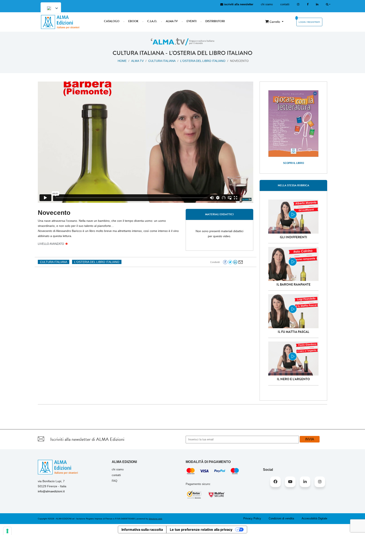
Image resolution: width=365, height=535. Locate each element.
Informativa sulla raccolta (142, 529)
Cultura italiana (138, 53)
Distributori (215, 21)
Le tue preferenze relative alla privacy (201, 529)
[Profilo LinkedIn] (317, 4)
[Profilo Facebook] (275, 482)
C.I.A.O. (152, 21)
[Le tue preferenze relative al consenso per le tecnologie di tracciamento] (7, 531)
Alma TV (172, 21)
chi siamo (267, 4)
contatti (284, 4)
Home (122, 61)
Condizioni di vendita (281, 518)
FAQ (114, 480)
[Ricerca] (328, 4)
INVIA (309, 439)
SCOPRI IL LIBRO (293, 163)
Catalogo (111, 21)
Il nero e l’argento (293, 379)
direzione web (155, 518)
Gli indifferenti (293, 237)
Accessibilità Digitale (314, 518)
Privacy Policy (252, 518)
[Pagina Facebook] (307, 4)
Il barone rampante (293, 284)
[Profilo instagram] (298, 4)
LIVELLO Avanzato (51, 243)
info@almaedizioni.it (51, 491)
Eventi (191, 21)
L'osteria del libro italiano (210, 53)
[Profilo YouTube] (290, 482)
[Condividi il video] (240, 262)
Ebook (133, 21)
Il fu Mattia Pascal (293, 331)
